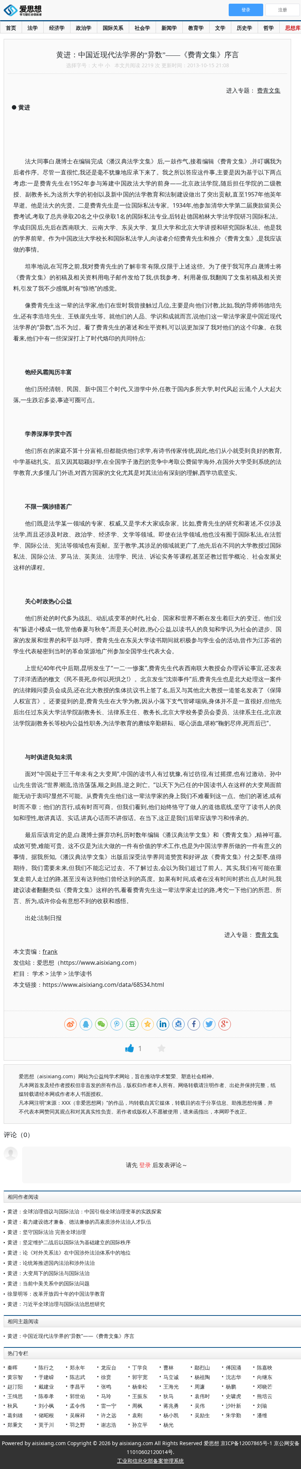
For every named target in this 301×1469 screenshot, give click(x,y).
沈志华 (233, 1377)
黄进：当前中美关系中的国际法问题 (48, 1283)
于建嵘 (46, 1377)
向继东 (264, 1377)
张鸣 (106, 1386)
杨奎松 (140, 1386)
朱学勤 (233, 1415)
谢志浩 (108, 1424)
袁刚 (137, 1415)
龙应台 (108, 1367)
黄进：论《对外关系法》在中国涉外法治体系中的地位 (69, 1252)
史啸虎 (233, 1396)
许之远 (108, 1415)
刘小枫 (46, 1405)
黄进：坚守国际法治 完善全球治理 (46, 1231)
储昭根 (46, 1415)
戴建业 (46, 1386)
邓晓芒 (264, 1386)
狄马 (168, 1396)
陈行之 (46, 1367)
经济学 (57, 27)
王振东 (140, 1396)
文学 (220, 27)
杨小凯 (171, 1415)
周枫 (137, 1405)
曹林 (168, 1367)
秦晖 (12, 1367)
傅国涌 (233, 1367)
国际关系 (113, 27)
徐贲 (106, 1377)
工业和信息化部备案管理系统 (150, 1460)
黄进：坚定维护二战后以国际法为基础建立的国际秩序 (69, 1242)
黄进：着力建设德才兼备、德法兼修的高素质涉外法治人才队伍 (79, 1221)
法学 (33, 27)
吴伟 (200, 1405)
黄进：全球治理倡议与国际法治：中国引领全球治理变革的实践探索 (84, 1211)
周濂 (200, 1386)
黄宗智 (15, 1377)
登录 (145, 1165)
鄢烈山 (202, 1367)
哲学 (269, 27)
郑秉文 (15, 1424)
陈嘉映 (264, 1367)
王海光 (171, 1386)
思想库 (293, 27)
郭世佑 (77, 1396)
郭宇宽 (140, 1377)
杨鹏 (231, 1386)
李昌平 (77, 1386)
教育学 (196, 27)
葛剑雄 (15, 1415)
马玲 (106, 1396)
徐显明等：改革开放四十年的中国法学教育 (56, 1293)
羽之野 (77, 1424)
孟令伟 (77, 1405)
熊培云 (264, 1396)
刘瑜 (262, 1405)
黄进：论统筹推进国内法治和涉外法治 (51, 1262)
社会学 (142, 27)
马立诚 (171, 1377)
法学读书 (80, 974)
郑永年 (77, 1367)
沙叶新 (233, 1405)
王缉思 (15, 1396)
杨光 (168, 1424)
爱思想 (25, 11)
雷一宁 (108, 1405)
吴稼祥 (77, 1415)
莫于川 (46, 1424)
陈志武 (77, 1377)
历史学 (244, 27)
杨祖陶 (202, 1377)
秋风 (12, 1405)
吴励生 (202, 1415)
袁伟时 (202, 1396)
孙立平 (140, 1424)
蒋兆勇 (171, 1405)
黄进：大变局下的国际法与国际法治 (48, 1273)
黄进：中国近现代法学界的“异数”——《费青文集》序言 (70, 1335)
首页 (11, 27)
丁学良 (140, 1367)
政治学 (83, 27)
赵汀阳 (15, 1386)
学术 (38, 974)
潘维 (262, 1415)
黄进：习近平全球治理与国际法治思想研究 (56, 1303)
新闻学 (169, 27)
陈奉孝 (46, 1396)
